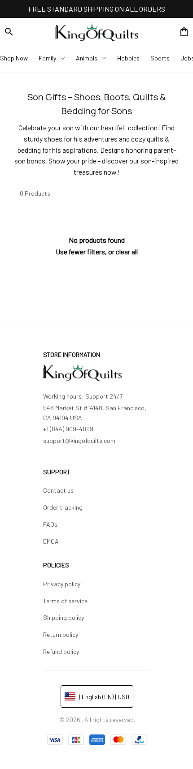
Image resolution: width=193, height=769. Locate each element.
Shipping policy (63, 617)
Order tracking (63, 507)
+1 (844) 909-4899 (68, 429)
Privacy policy (61, 584)
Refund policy (61, 651)
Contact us (58, 490)
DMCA (51, 541)
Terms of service (65, 601)
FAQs (50, 524)
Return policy (60, 634)
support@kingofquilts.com (79, 440)
